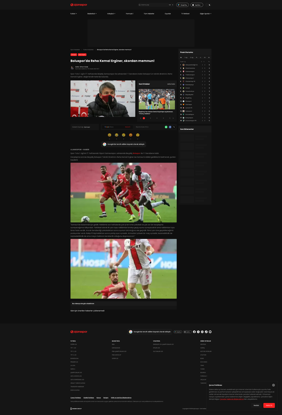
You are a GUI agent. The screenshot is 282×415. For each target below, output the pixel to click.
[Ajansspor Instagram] (202, 332)
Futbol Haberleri (88, 50)
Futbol (72, 14)
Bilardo (203, 372)
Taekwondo (204, 383)
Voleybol (110, 14)
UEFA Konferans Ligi (77, 380)
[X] (174, 127)
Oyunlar (168, 14)
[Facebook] (170, 127)
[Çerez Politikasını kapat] (273, 385)
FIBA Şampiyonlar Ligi (119, 351)
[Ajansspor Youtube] (210, 332)
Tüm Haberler (149, 14)
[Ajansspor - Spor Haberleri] (78, 5)
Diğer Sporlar (205, 14)
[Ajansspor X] (198, 332)
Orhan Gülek (84, 67)
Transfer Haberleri (77, 387)
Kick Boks (203, 362)
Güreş (202, 348)
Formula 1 (129, 14)
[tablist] (195, 57)
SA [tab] (205, 57)
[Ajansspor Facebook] (194, 332)
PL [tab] (196, 57)
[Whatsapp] (166, 127)
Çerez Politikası (75, 398)
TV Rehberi (185, 14)
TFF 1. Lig (73, 348)
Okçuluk (203, 380)
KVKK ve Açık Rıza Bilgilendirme (121, 398)
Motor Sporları (206, 351)
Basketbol (91, 14)
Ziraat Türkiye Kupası (77, 383)
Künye (99, 398)
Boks (202, 358)
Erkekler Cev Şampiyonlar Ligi (163, 344)
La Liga (72, 365)
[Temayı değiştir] (208, 5)
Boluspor (73, 54)
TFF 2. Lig (73, 351)
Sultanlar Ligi (158, 351)
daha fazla (171, 84)
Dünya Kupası (75, 390)
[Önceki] (140, 118)
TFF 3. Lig (73, 355)
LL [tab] (200, 57)
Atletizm (203, 355)
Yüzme (202, 369)
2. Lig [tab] (191, 57)
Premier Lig (74, 362)
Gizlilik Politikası (88, 398)
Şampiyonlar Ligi (76, 372)
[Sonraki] (173, 118)
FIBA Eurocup (116, 355)
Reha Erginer (82, 54)
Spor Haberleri (75, 50)
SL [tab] (181, 57)
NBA (113, 344)
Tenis (202, 365)
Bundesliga (74, 358)
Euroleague (116, 348)
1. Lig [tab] (186, 57)
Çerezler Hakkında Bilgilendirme (232, 399)
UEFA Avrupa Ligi (76, 376)
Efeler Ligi (156, 348)
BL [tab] (209, 57)
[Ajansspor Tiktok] (206, 332)
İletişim (105, 398)
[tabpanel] (195, 91)
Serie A (72, 369)
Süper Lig (73, 344)
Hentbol (203, 344)
